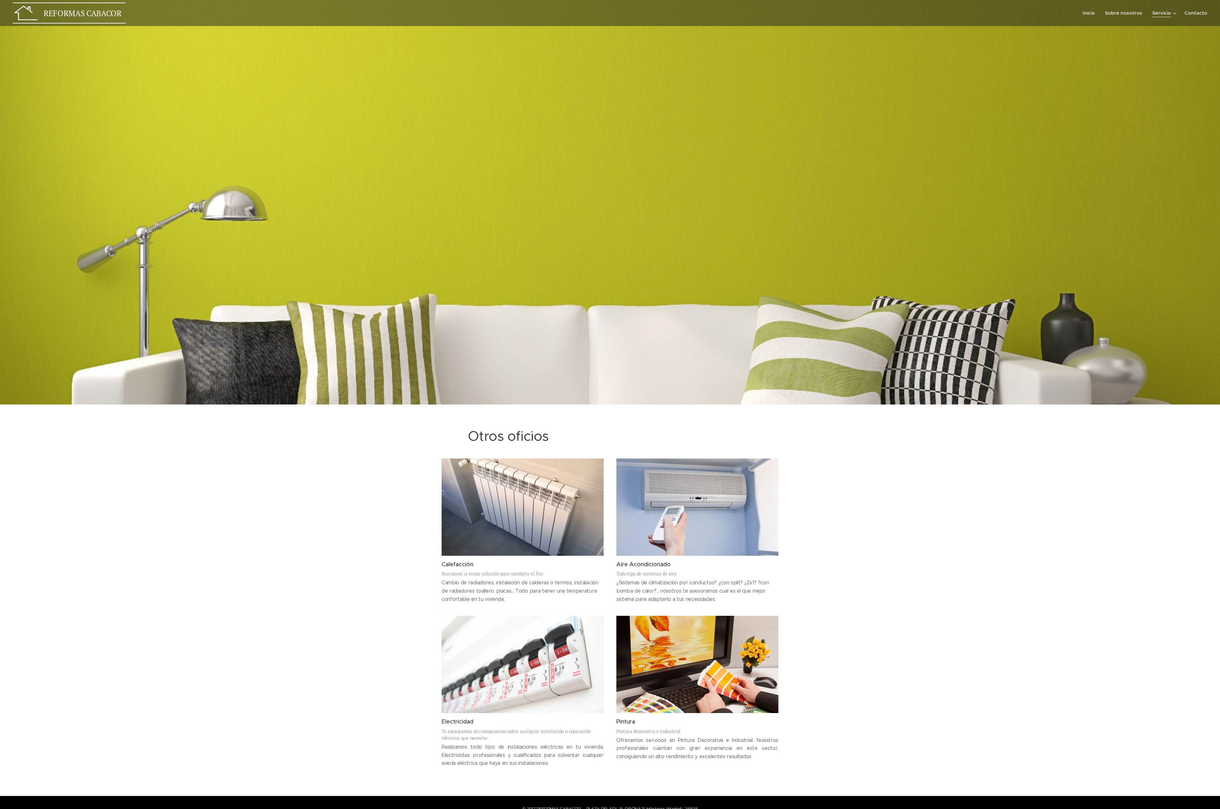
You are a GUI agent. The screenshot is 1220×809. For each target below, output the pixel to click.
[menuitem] (1090, 13)
